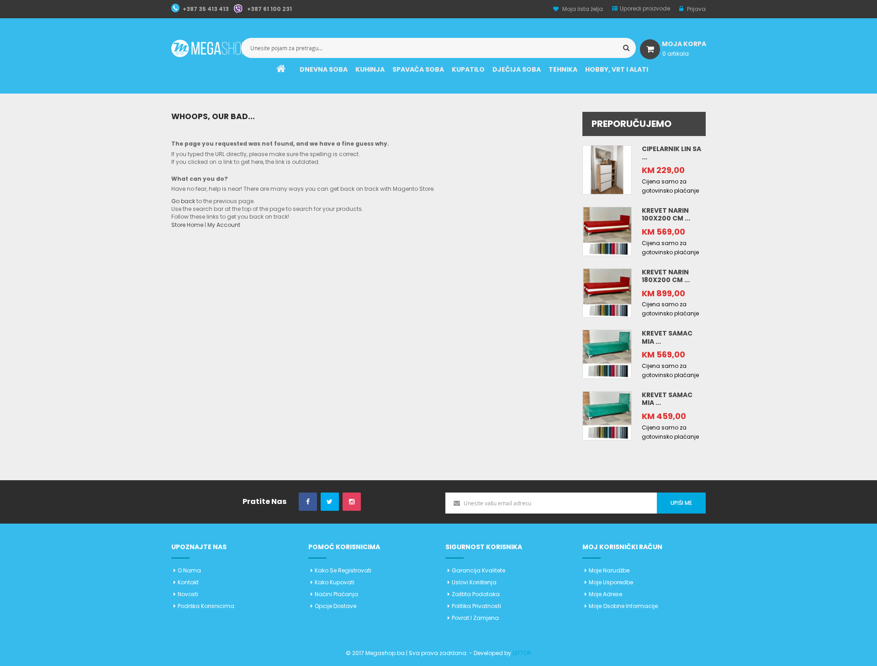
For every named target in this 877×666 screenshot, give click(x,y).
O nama (189, 570)
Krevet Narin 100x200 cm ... (666, 214)
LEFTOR (521, 653)
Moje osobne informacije (623, 606)
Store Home (187, 225)
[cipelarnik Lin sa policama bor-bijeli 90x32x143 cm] (607, 169)
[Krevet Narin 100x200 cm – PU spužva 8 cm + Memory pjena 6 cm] (607, 231)
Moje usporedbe (611, 582)
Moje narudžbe (609, 570)
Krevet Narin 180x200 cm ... (666, 276)
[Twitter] (330, 502)
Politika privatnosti (476, 606)
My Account (223, 225)
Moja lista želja (582, 9)
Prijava (696, 9)
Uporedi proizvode (645, 8)
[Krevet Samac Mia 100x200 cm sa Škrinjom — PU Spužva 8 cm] (607, 415)
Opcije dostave (335, 606)
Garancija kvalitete (478, 570)
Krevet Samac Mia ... (667, 337)
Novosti (188, 594)
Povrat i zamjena (475, 618)
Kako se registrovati (343, 570)
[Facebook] (308, 502)
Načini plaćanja (336, 594)
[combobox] (438, 48)
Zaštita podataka (476, 594)
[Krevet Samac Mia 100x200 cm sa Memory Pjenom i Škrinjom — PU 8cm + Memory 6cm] (607, 354)
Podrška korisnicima (206, 606)
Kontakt (188, 582)
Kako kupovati (334, 582)
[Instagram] (352, 502)
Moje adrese (605, 594)
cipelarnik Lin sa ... (671, 153)
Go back (183, 201)
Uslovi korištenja (474, 582)
